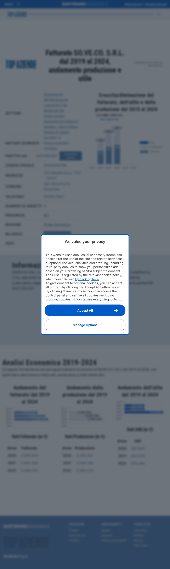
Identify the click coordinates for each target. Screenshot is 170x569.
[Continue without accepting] (85, 248)
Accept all (85, 310)
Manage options (85, 325)
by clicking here (87, 279)
